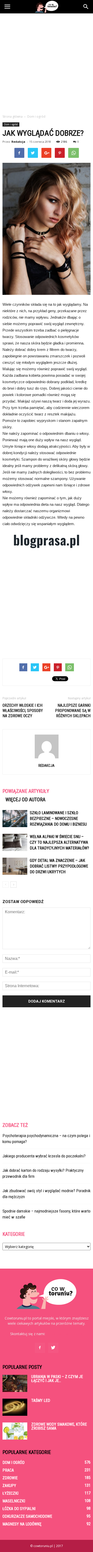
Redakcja (18, 141)
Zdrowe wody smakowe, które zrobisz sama (59, 1426)
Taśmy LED (40, 1400)
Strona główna (12, 116)
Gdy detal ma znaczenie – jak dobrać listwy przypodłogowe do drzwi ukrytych (59, 866)
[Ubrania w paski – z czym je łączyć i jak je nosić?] (14, 1383)
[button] (86, 6)
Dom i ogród (11, 124)
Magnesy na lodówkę (21, 1524)
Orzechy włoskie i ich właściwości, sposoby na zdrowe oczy (22, 710)
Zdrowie (10, 1478)
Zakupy (9, 1485)
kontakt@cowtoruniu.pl (64, 1333)
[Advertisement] (46, 62)
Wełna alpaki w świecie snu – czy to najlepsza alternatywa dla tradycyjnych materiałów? (59, 842)
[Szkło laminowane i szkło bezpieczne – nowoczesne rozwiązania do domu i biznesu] (14, 818)
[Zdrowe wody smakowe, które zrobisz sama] (14, 1431)
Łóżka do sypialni (18, 1508)
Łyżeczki (10, 1493)
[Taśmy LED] (14, 1407)
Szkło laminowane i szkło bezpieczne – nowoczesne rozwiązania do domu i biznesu (58, 818)
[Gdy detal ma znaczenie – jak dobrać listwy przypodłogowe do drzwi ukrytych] (14, 866)
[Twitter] (53, 1348)
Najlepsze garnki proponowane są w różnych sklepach (73, 710)
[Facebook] (40, 1348)
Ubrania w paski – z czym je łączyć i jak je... (57, 1378)
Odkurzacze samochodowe (27, 1516)
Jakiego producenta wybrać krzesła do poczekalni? (44, 1155)
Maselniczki (13, 1501)
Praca (8, 1470)
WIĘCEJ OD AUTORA (25, 800)
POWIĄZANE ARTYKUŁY (25, 791)
